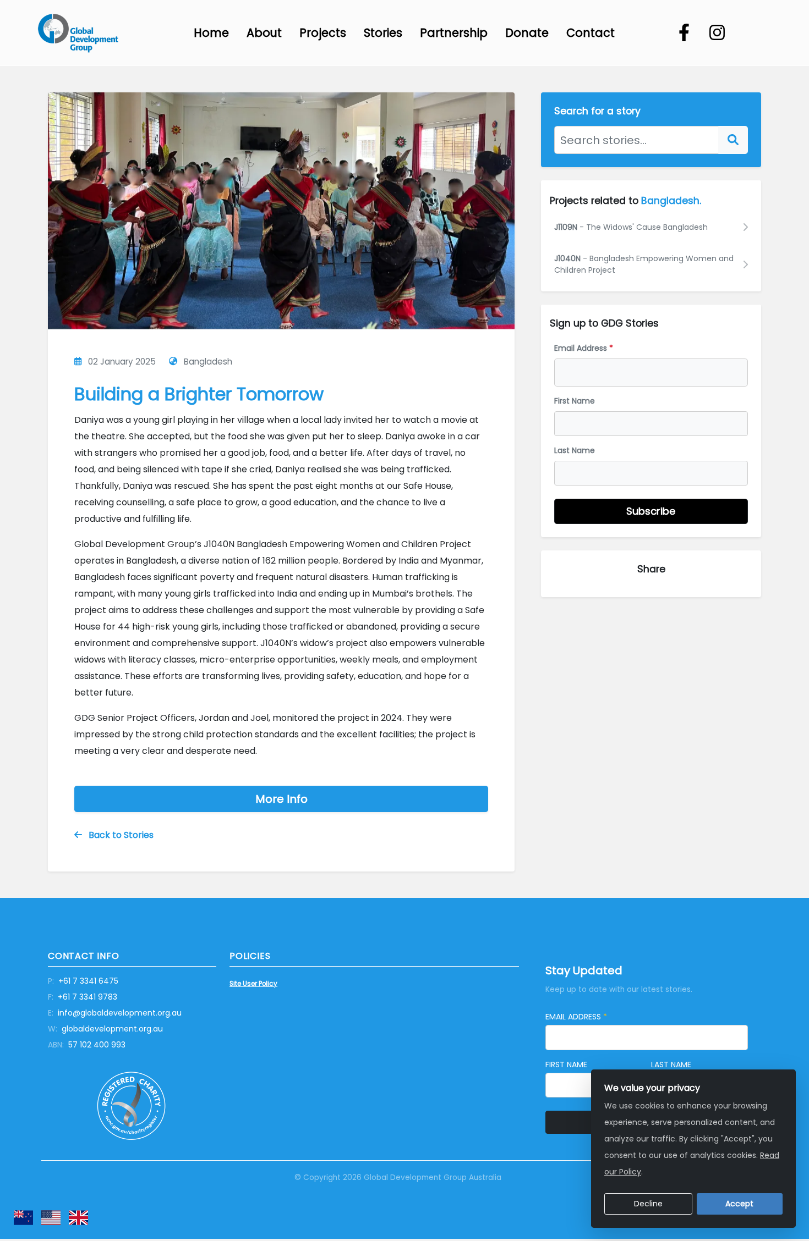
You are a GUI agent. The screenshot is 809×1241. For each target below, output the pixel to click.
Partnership (454, 33)
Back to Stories (120, 835)
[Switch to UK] (78, 1217)
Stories (383, 33)
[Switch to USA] (51, 1217)
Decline (648, 1203)
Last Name (574, 450)
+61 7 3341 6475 (83, 980)
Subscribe (651, 511)
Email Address (583, 348)
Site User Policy (253, 983)
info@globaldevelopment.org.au (115, 1012)
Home (211, 33)
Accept (739, 1203)
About (264, 33)
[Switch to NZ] (23, 1217)
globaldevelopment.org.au (105, 1028)
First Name (574, 400)
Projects (322, 33)
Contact (590, 33)
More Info (281, 799)
